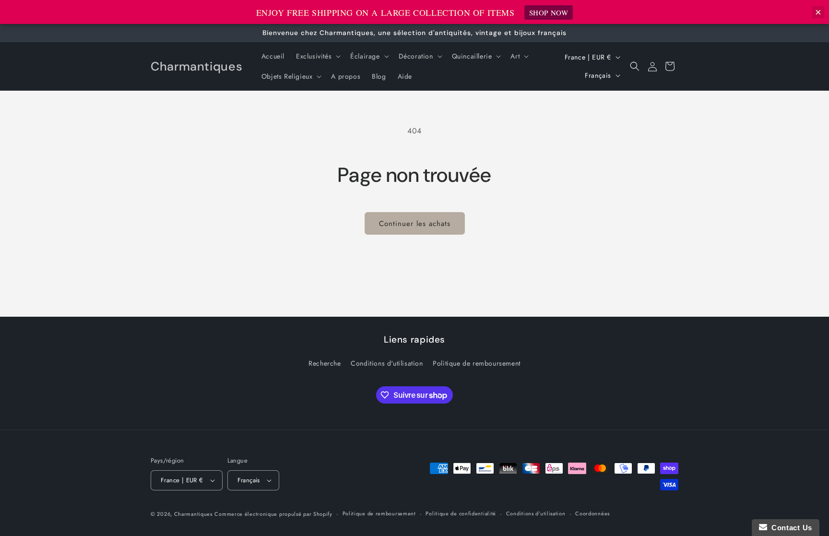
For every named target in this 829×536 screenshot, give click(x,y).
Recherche (324, 363)
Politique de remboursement (477, 363)
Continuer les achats (414, 223)
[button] (317, 56)
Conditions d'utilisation (387, 363)
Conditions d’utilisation (536, 513)
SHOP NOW (548, 12)
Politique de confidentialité (461, 513)
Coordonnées (592, 513)
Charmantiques (193, 514)
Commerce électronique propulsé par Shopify (273, 514)
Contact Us (789, 528)
